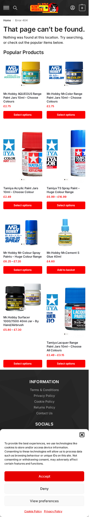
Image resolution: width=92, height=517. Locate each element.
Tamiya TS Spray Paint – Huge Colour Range (63, 190)
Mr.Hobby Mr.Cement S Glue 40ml (63, 254)
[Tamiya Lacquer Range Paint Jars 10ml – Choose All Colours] (66, 310)
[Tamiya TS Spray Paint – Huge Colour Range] (66, 155)
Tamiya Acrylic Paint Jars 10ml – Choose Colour (20, 190)
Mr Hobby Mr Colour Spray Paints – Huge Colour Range (22, 254)
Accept (44, 476)
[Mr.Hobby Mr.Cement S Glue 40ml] (66, 232)
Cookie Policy (33, 511)
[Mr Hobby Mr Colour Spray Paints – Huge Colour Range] (22, 232)
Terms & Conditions (44, 390)
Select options (23, 114)
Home (7, 20)
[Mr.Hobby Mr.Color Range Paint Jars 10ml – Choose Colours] (66, 73)
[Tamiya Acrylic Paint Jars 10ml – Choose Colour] (22, 155)
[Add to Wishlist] (33, 64)
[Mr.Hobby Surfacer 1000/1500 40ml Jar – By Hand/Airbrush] (22, 297)
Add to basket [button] (66, 270)
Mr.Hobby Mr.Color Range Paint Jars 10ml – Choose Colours (64, 97)
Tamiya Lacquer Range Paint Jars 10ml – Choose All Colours (64, 346)
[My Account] (72, 8)
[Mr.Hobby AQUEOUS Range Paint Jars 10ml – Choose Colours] (22, 73)
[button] (82, 434)
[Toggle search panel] (15, 8)
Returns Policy (44, 407)
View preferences (44, 501)
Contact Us (44, 413)
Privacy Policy (53, 511)
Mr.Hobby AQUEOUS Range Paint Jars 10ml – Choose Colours (22, 97)
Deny (44, 489)
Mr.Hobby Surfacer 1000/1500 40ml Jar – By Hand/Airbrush (21, 321)
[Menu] (6, 7)
